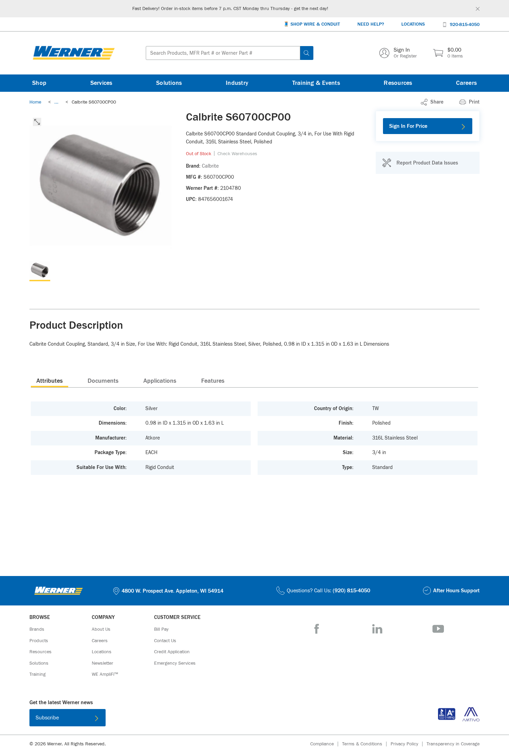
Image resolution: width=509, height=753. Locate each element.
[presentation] (49, 380)
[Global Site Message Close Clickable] (478, 9)
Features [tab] (212, 381)
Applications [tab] (159, 381)
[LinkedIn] (377, 628)
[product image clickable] (39, 270)
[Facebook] (316, 628)
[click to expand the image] (37, 122)
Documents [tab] (103, 381)
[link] (56, 102)
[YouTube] (438, 628)
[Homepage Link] (73, 53)
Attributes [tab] (49, 381)
